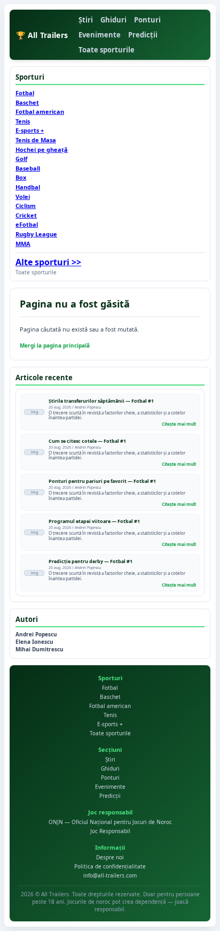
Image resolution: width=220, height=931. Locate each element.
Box (20, 177)
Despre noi (110, 857)
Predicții (143, 35)
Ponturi (147, 20)
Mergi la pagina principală (55, 345)
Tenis (22, 121)
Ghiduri (113, 20)
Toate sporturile (106, 50)
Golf (21, 159)
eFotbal (26, 224)
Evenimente (99, 35)
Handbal (27, 187)
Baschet (27, 102)
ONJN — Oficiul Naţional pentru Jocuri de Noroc (110, 822)
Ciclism (25, 206)
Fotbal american (39, 111)
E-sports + (29, 130)
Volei (22, 197)
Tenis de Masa (35, 140)
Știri (85, 20)
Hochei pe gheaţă (41, 149)
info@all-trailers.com (110, 875)
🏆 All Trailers (42, 35)
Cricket (26, 215)
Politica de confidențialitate (110, 866)
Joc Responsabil (110, 831)
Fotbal (24, 93)
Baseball (27, 168)
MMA (22, 244)
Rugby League (36, 234)
